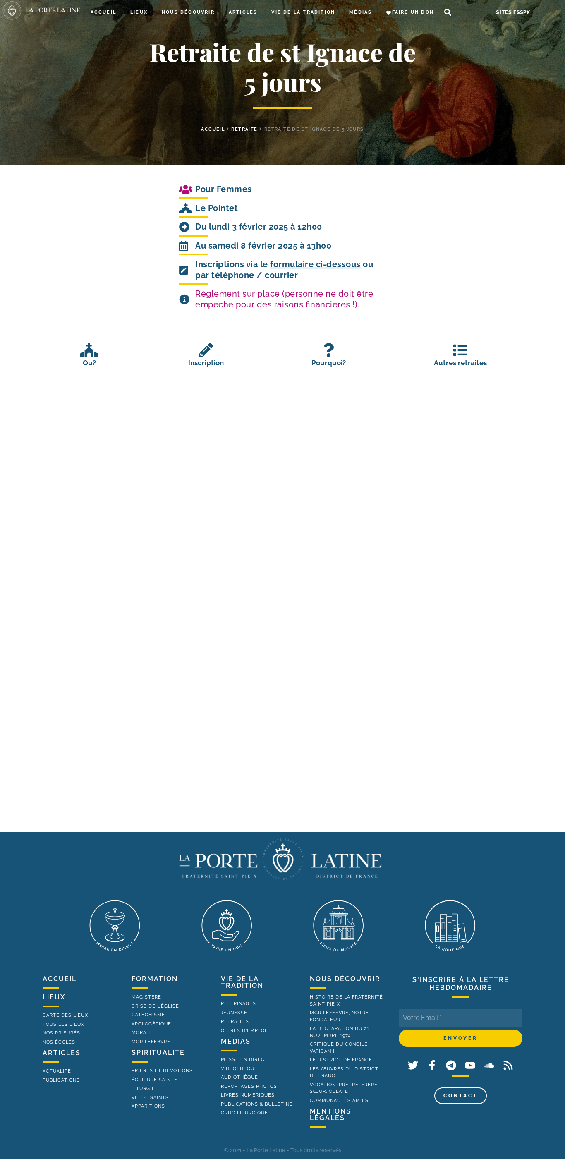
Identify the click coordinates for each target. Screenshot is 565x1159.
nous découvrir (345, 979)
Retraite (244, 129)
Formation (155, 979)
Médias (360, 12)
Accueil (103, 12)
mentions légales (330, 1114)
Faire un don (413, 12)
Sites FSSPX (513, 12)
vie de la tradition (242, 982)
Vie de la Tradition (303, 12)
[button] (448, 12)
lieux (54, 997)
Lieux (139, 12)
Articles (243, 12)
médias (236, 1041)
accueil (213, 129)
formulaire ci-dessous (315, 264)
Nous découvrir (188, 12)
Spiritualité (158, 1052)
